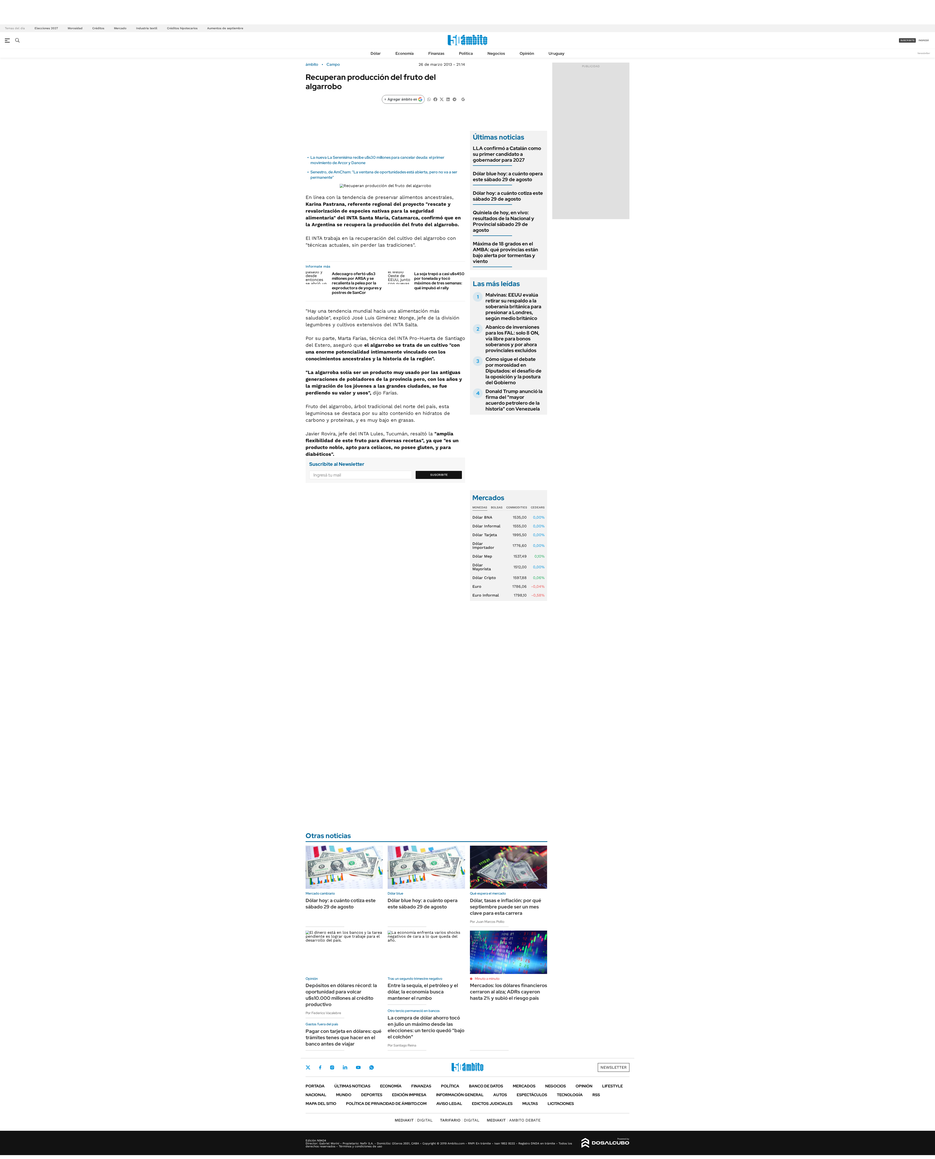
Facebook (320, 1067)
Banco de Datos (486, 1086)
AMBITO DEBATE (514, 1120)
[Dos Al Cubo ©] (605, 1143)
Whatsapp (371, 1067)
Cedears (538, 507)
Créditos (98, 28)
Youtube (358, 1067)
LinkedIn (345, 1067)
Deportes (371, 1094)
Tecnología (570, 1094)
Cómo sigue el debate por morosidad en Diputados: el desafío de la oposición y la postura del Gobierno (514, 371)
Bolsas (497, 507)
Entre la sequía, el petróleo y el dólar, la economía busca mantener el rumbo (423, 991)
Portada (315, 1086)
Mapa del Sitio (321, 1103)
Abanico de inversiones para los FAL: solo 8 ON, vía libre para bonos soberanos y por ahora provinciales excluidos (512, 339)
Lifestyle (612, 1086)
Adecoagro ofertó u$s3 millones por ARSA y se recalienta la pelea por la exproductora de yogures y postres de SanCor (357, 283)
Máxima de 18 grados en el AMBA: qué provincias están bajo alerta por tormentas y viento (505, 252)
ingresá (923, 40)
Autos (500, 1094)
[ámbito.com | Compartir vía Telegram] (454, 99)
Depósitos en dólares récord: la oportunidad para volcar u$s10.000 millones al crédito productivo (341, 995)
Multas (530, 1103)
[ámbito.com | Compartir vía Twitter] (442, 99)
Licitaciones (561, 1103)
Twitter (308, 1067)
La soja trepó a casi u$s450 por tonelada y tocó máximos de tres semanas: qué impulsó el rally (439, 280)
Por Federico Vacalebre (323, 1013)
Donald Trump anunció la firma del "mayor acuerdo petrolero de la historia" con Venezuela (514, 400)
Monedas (479, 507)
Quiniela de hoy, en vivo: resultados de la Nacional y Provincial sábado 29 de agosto (503, 221)
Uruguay (556, 53)
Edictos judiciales (492, 1103)
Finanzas (436, 53)
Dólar (376, 53)
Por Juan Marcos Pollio (487, 921)
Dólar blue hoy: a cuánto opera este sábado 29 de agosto (508, 176)
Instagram (332, 1067)
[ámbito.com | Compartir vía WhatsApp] (429, 99)
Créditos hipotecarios (182, 28)
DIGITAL (414, 1120)
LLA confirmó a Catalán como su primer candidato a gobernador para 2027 (507, 154)
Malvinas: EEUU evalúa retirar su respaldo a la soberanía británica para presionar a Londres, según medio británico (513, 306)
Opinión (527, 53)
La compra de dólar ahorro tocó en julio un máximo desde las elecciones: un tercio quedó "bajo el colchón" (426, 1027)
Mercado (120, 28)
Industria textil (146, 28)
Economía (404, 53)
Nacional (316, 1094)
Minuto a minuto (487, 978)
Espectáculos (532, 1094)
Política (466, 53)
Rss (596, 1094)
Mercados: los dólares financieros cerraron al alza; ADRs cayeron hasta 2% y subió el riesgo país (508, 991)
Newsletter (923, 53)
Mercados (524, 1086)
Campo (333, 64)
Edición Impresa (409, 1094)
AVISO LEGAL (449, 1103)
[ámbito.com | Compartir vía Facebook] (435, 99)
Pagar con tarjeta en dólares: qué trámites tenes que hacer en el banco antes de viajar (344, 1037)
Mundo (343, 1094)
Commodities (516, 507)
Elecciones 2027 (46, 28)
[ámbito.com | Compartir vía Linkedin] (448, 99)
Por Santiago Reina (402, 1045)
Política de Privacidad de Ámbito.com (386, 1103)
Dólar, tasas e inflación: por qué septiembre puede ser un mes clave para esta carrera (505, 906)
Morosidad (75, 28)
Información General (460, 1094)
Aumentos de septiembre (225, 28)
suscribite (907, 40)
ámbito (312, 64)
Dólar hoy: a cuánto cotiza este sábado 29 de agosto (508, 196)
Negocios (496, 53)
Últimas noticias (352, 1086)
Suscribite (439, 475)
